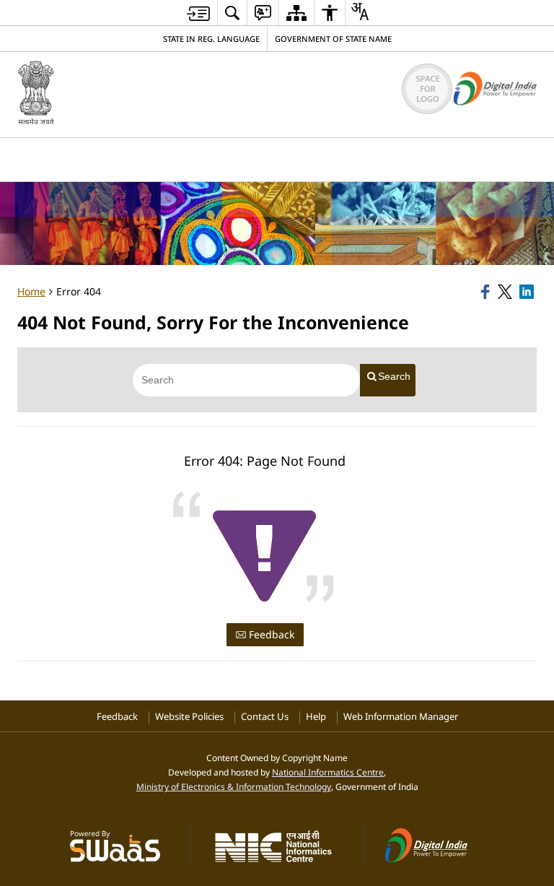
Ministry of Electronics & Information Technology (233, 786)
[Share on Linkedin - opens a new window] (528, 291)
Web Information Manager (400, 717)
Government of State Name (333, 38)
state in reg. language (211, 38)
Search (394, 376)
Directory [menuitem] (232, 158)
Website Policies (189, 717)
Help (316, 717)
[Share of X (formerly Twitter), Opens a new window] (506, 291)
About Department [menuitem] (131, 158)
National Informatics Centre (328, 772)
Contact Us (265, 717)
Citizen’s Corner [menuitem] (327, 158)
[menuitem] (232, 12)
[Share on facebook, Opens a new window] (487, 291)
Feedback (270, 634)
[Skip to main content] (198, 13)
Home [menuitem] (43, 158)
